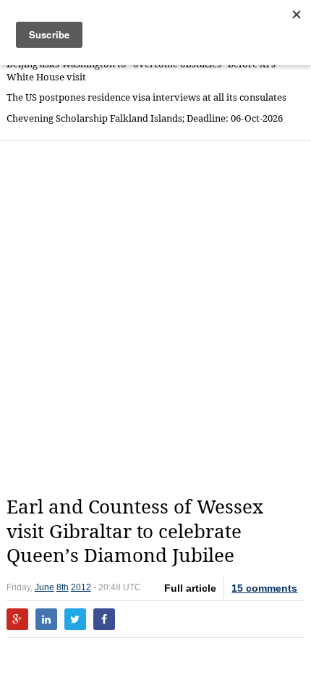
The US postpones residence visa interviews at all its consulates (146, 97)
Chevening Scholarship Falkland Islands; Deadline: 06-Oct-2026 (145, 118)
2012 (81, 587)
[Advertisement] (155, 318)
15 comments (264, 588)
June (44, 587)
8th (62, 587)
